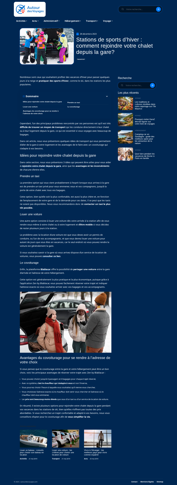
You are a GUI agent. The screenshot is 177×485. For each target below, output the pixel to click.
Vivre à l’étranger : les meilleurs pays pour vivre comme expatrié (95, 452)
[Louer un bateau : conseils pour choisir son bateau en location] (33, 439)
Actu (86, 459)
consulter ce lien (51, 256)
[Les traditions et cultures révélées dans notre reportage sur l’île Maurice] (125, 103)
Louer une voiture (30, 107)
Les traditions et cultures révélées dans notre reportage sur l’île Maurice (145, 105)
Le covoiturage (73, 107)
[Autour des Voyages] (29, 9)
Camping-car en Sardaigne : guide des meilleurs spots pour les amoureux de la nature (144, 138)
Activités (23, 459)
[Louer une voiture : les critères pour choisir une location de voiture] (65, 439)
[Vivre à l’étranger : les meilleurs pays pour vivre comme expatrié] (97, 439)
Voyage (138, 98)
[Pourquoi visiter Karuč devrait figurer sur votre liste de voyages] (125, 119)
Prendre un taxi (73, 102)
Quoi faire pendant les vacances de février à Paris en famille (145, 156)
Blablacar (46, 269)
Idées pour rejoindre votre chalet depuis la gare (42, 102)
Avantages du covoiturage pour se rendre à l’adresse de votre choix (41, 112)
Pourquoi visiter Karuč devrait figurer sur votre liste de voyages (145, 121)
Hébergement (140, 130)
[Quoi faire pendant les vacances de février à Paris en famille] (125, 154)
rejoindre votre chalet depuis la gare (41, 165)
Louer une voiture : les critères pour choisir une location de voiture (63, 452)
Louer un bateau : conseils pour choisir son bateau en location (32, 452)
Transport (81, 59)
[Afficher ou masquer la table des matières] (73, 96)
